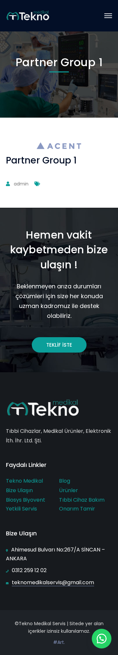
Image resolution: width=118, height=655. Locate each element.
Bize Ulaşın (19, 490)
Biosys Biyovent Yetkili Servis (25, 504)
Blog (64, 481)
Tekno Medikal (24, 481)
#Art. (59, 642)
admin (21, 184)
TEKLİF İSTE (59, 344)
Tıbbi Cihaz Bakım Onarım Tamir (82, 504)
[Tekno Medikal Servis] (28, 15)
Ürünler (68, 490)
